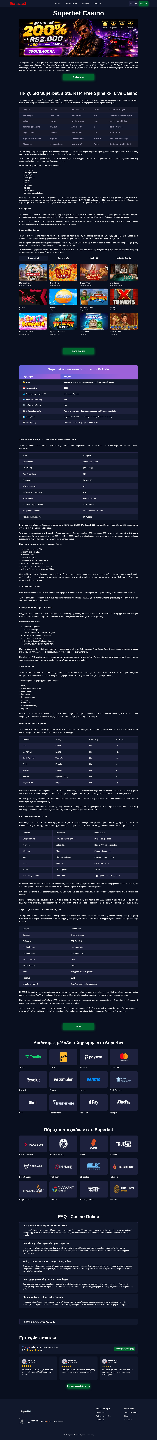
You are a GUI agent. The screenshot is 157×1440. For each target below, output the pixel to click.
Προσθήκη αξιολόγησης (125, 1349)
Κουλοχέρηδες (122, 258)
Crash (91, 258)
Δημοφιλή (32, 258)
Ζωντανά (61, 258)
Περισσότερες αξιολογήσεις (78, 1386)
